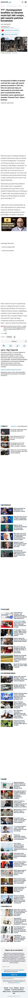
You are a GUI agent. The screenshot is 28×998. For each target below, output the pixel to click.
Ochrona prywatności (18, 989)
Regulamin (7, 989)
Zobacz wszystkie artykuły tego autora (11, 369)
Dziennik (2, 6)
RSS (14, 993)
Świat (20, 6)
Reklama (16, 988)
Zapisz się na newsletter (10, 34)
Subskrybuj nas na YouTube (11, 30)
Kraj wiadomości (22, 426)
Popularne (13, 426)
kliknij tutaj (17, 982)
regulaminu (21, 970)
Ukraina (9, 337)
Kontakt (6, 988)
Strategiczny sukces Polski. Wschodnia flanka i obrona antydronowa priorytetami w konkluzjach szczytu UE (13, 374)
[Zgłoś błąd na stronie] (24, 346)
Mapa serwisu (7, 991)
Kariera (22, 988)
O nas (11, 988)
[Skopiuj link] (17, 346)
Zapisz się (14, 974)
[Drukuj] (11, 346)
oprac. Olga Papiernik (6, 24)
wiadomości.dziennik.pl (11, 6)
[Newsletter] (4, 346)
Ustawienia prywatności (18, 991)
